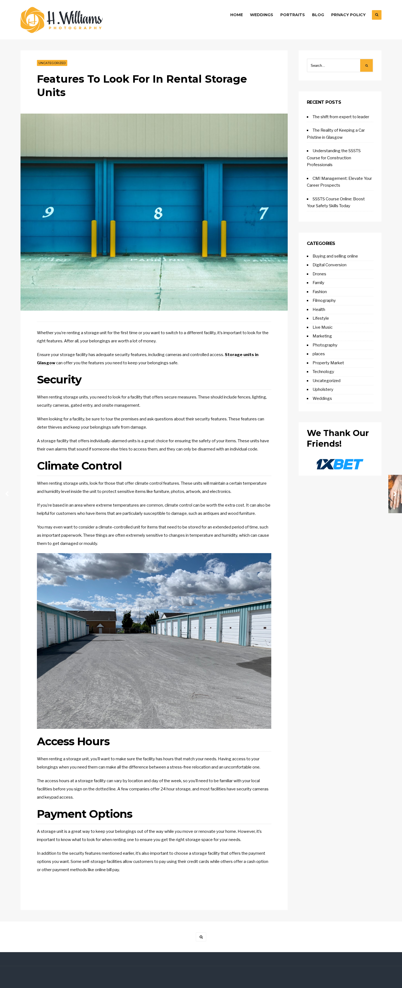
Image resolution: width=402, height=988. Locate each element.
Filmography (324, 300)
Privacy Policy (348, 14)
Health (319, 309)
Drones (319, 273)
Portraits (292, 14)
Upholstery (323, 389)
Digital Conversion (329, 264)
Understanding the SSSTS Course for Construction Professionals (334, 157)
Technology (323, 371)
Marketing (322, 336)
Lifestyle (321, 318)
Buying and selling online (335, 256)
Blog (318, 14)
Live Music (323, 327)
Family (318, 282)
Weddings (261, 14)
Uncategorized (52, 63)
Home (236, 14)
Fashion (320, 291)
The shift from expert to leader (341, 116)
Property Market (328, 362)
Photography (325, 345)
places (319, 353)
